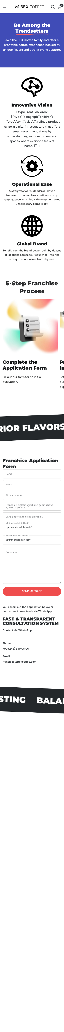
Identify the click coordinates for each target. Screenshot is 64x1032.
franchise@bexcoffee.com (19, 661)
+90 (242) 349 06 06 (16, 648)
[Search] (53, 6)
